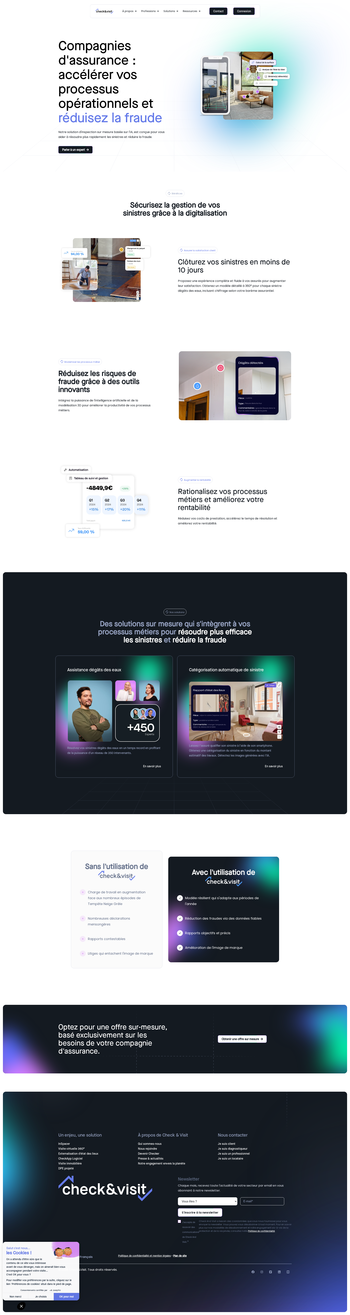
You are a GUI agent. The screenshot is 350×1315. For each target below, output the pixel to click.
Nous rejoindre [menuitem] (147, 1148)
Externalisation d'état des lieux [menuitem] (78, 1153)
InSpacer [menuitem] (64, 1143)
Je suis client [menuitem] (226, 1143)
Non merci (16, 1296)
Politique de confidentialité (261, 1231)
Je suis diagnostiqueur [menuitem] (232, 1148)
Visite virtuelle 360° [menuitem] (71, 1148)
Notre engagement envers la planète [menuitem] (161, 1163)
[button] (21, 1306)
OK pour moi (67, 1296)
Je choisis (42, 1296)
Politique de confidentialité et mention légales (144, 1256)
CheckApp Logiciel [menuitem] (70, 1158)
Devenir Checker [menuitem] (148, 1153)
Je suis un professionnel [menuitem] (234, 1153)
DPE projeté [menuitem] (66, 1168)
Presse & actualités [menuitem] (150, 1158)
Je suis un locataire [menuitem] (230, 1158)
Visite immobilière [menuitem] (70, 1163)
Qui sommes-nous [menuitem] (150, 1143)
